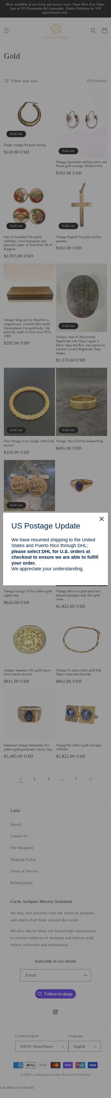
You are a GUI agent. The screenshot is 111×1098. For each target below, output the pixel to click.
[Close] (102, 519)
